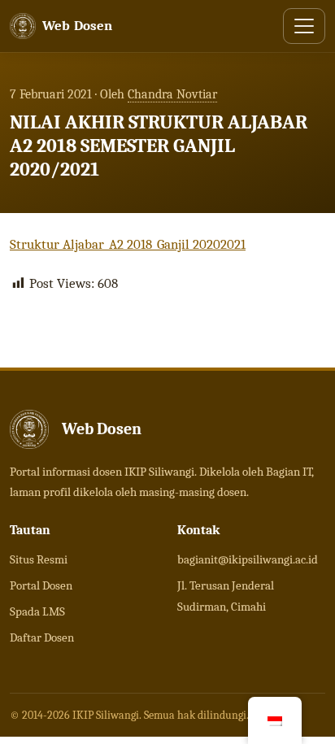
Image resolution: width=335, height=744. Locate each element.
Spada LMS (37, 611)
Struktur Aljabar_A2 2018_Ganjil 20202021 (128, 244)
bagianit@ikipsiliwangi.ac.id (247, 559)
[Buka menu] (304, 26)
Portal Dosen (41, 585)
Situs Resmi (38, 559)
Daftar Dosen (42, 637)
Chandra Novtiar (172, 94)
